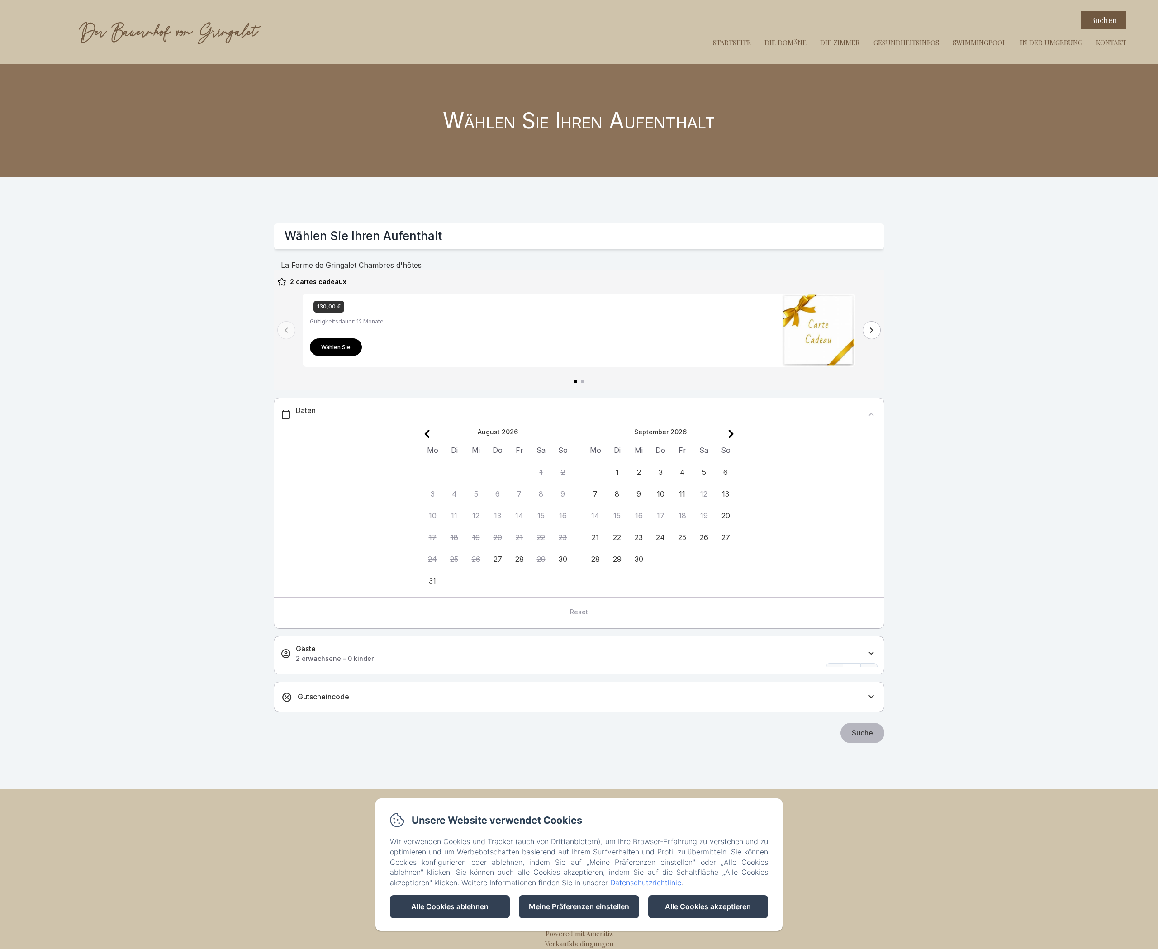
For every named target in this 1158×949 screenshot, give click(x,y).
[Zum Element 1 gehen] (575, 381)
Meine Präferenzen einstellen (579, 906)
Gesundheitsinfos (906, 42)
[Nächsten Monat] (731, 433)
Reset (579, 612)
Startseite (732, 42)
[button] (541, 472)
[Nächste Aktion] (872, 330)
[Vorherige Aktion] (286, 330)
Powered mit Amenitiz (579, 933)
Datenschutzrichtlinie (645, 882)
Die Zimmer (840, 42)
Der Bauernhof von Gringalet (168, 32)
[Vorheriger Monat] (427, 433)
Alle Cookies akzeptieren (708, 906)
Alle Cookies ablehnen (450, 906)
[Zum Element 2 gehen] (582, 381)
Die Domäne (785, 42)
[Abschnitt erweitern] (871, 653)
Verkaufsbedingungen (579, 943)
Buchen (1104, 20)
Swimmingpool (979, 42)
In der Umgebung (1051, 42)
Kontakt (1111, 42)
